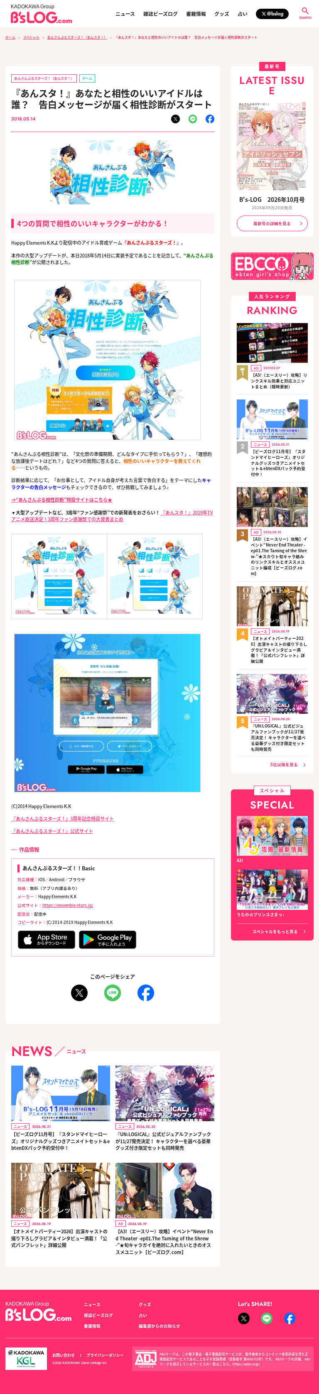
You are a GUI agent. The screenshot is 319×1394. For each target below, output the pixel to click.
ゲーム (87, 78)
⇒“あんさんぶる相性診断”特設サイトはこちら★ (61, 499)
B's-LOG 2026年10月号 (272, 199)
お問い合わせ (63, 1355)
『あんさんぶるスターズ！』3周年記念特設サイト (62, 818)
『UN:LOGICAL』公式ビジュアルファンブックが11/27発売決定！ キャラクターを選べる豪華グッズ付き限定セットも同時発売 (163, 1141)
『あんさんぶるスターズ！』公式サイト (52, 831)
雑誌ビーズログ (160, 13)
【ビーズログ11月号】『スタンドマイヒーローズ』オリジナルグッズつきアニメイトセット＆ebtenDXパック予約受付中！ (60, 1141)
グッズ (221, 13)
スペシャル (31, 37)
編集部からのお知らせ (159, 1326)
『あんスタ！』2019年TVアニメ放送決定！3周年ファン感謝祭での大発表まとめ (112, 516)
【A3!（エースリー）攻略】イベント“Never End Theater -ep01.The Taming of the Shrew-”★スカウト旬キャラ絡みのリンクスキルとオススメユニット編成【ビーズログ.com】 (279, 556)
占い (243, 13)
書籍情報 (196, 13)
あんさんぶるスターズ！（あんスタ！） (77, 37)
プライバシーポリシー (105, 1355)
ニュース (125, 13)
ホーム (10, 37)
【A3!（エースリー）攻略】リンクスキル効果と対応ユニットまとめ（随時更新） (279, 381)
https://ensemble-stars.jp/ (67, 905)
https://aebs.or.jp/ (246, 1364)
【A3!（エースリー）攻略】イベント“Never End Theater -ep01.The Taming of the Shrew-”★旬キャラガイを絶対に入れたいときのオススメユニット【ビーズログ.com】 (164, 1241)
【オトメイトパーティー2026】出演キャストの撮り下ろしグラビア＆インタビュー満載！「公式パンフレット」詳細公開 (59, 1238)
